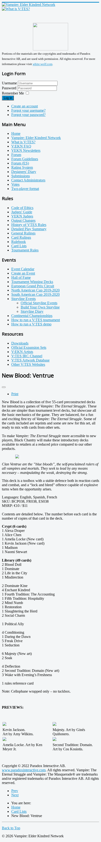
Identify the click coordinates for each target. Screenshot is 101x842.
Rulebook (18, 242)
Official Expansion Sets (28, 347)
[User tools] (4, 387)
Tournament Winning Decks (32, 282)
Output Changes (23, 220)
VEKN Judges (22, 216)
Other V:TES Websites (28, 364)
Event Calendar (22, 269)
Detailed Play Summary (29, 229)
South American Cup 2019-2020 (35, 294)
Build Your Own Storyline (40, 307)
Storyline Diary (32, 311)
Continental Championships (31, 316)
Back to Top (11, 828)
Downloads (19, 343)
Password (9, 88)
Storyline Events (23, 299)
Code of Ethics (22, 208)
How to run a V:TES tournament (35, 320)
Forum (16, 155)
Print (14, 394)
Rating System (22, 167)
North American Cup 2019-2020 (35, 290)
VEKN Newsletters (25, 150)
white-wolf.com (42, 64)
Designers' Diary (23, 172)
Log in (8, 98)
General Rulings (23, 233)
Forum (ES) (20, 163)
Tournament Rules (25, 250)
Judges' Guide (21, 212)
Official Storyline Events (39, 303)
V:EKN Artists (22, 352)
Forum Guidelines (24, 159)
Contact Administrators (28, 180)
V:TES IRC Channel (26, 356)
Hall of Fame (21, 277)
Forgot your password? (28, 115)
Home (15, 133)
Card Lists (19, 246)
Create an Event (23, 273)
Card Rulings (21, 237)
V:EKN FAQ (21, 146)
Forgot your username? (28, 110)
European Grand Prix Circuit (32, 286)
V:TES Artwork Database (30, 360)
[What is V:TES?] (16, 9)
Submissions (20, 176)
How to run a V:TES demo (31, 324)
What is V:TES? (23, 142)
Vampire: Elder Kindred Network (36, 138)
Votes (15, 184)
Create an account (24, 106)
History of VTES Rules (28, 225)
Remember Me (13, 93)
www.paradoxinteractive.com (24, 770)
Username (9, 83)
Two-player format (25, 189)
